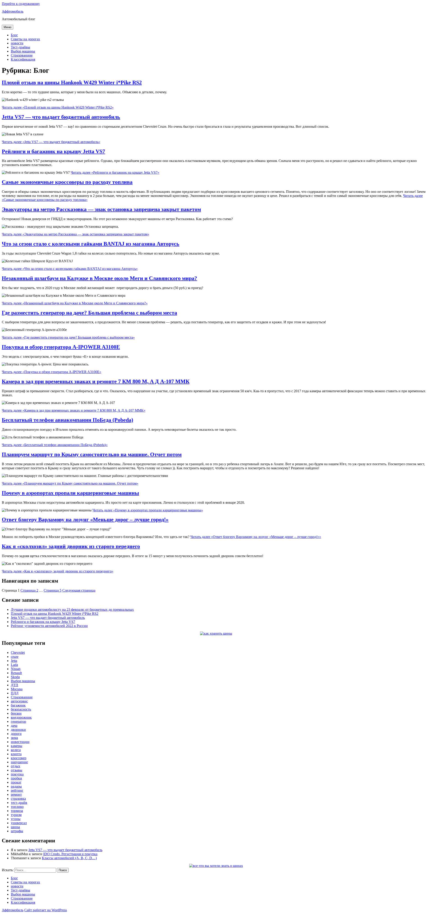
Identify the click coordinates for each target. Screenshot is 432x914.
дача (14, 725)
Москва (16, 689)
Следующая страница (78, 590)
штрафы (17, 831)
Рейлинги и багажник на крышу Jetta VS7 (53, 151)
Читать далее (58, 107)
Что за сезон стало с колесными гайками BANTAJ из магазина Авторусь (90, 244)
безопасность (21, 709)
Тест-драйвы (20, 47)
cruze (14, 657)
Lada (14, 665)
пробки (16, 778)
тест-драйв (19, 803)
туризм (16, 815)
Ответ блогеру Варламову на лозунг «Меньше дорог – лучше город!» (85, 519)
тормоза (17, 811)
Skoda (15, 677)
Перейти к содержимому (21, 4)
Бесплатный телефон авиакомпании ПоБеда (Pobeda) (67, 420)
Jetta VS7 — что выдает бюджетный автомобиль (61, 117)
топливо (17, 807)
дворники (18, 730)
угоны (15, 819)
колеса (16, 750)
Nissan (15, 669)
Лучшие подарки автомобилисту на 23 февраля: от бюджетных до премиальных (72, 609)
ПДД (14, 693)
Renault (16, 673)
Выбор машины (23, 51)
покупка (17, 774)
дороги (16, 734)
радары (16, 786)
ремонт (16, 794)
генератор (18, 721)
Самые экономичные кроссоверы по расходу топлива (67, 182)
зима (14, 738)
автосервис (19, 701)
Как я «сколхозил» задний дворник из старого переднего (71, 546)
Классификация (23, 59)
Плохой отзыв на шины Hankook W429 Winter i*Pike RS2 (72, 82)
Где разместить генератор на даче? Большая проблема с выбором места (89, 313)
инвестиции (20, 742)
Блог (14, 35)
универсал (19, 823)
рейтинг (17, 790)
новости (17, 43)
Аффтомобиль (12, 11)
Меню (7, 27)
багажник (18, 705)
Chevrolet (18, 652)
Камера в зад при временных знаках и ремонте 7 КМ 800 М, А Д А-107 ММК (95, 381)
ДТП (14, 685)
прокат (16, 782)
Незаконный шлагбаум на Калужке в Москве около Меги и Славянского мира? (99, 278)
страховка (18, 798)
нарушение (19, 762)
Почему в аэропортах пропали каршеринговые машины (70, 493)
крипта (16, 754)
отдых (15, 766)
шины (15, 827)
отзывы (16, 770)
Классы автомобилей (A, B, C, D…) (69, 858)
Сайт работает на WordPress (45, 910)
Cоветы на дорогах (25, 39)
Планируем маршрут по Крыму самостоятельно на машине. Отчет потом (92, 454)
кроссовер (18, 758)
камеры (16, 746)
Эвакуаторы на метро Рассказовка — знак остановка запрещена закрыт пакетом (101, 209)
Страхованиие (22, 55)
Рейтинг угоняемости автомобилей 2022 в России (49, 626)
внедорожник (21, 717)
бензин (16, 713)
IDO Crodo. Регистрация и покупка (70, 854)
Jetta (14, 661)
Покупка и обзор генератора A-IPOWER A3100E (61, 347)
